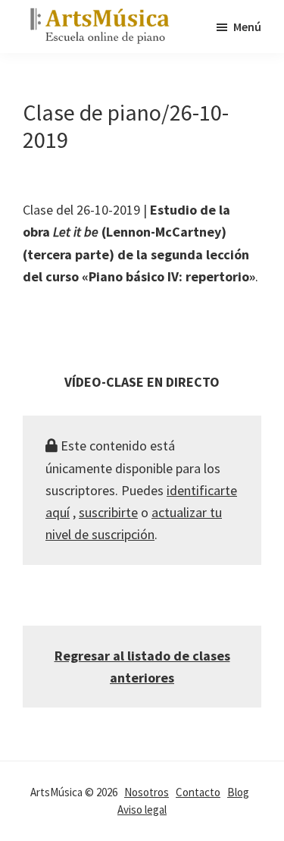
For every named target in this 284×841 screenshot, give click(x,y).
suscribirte (108, 512)
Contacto (198, 792)
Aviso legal (142, 809)
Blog (238, 792)
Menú (247, 26)
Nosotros (146, 792)
